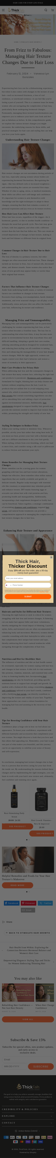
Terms (47, 591)
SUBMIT (28, 596)
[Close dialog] (51, 557)
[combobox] (8, 585)
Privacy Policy (42, 591)
